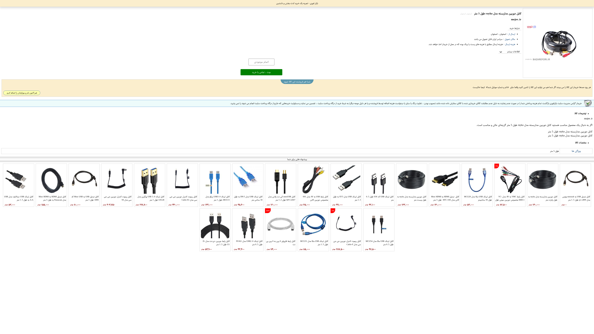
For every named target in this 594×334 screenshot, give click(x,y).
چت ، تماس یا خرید (261, 72)
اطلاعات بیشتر (509, 51)
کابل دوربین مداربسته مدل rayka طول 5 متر (529, 125)
